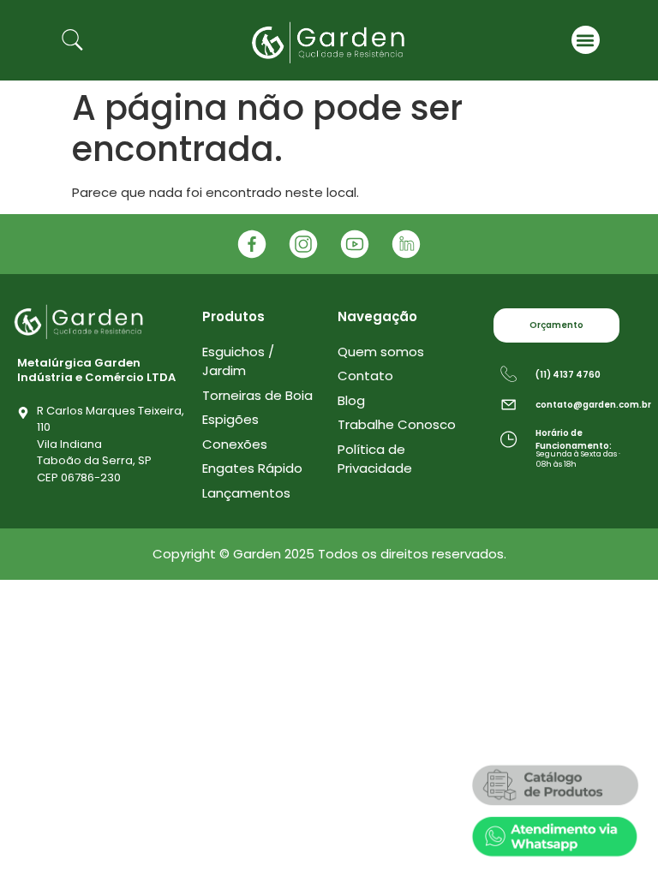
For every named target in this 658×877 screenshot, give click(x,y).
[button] (585, 40)
